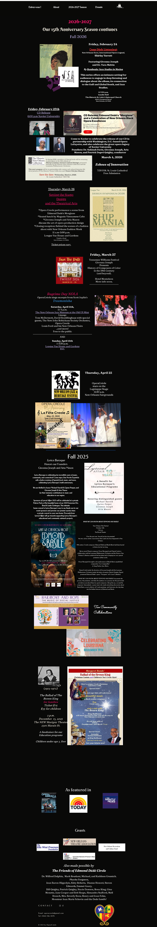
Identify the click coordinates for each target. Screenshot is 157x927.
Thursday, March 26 (61, 189)
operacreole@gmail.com (54, 913)
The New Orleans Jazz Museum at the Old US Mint (62, 312)
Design (61, 199)
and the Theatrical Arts (61, 203)
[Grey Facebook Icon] (63, 906)
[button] (119, 5)
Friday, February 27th (43, 109)
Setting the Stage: (61, 194)
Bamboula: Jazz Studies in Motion (105, 69)
